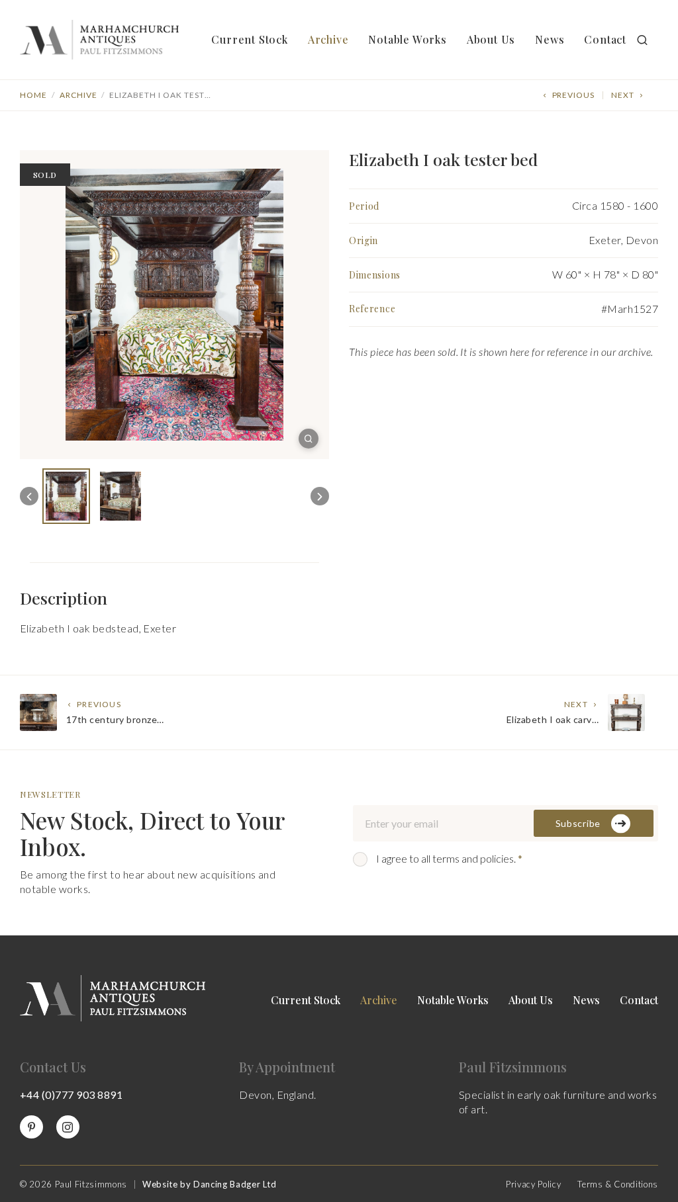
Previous (573, 95)
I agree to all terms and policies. (449, 858)
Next (622, 95)
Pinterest (31, 1126)
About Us (491, 39)
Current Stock (249, 39)
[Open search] (642, 39)
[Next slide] (320, 496)
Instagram (67, 1126)
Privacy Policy (533, 1184)
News (549, 39)
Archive (328, 39)
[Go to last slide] (29, 496)
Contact (605, 39)
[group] (66, 496)
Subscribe (578, 823)
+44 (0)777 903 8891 (71, 1094)
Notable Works (407, 39)
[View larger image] (308, 439)
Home (33, 95)
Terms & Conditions (617, 1184)
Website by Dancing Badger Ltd (209, 1184)
